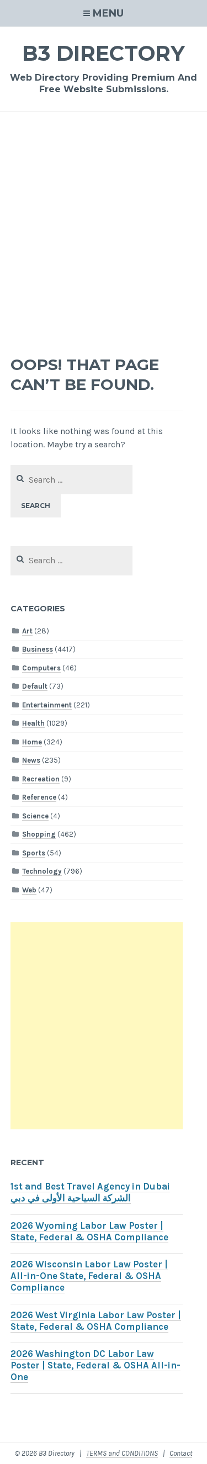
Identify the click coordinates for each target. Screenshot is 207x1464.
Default (34, 686)
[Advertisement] (103, 235)
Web (29, 890)
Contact (180, 1453)
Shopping (39, 834)
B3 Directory (103, 53)
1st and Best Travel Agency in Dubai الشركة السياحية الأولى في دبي (90, 1192)
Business (37, 649)
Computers (41, 668)
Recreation (41, 779)
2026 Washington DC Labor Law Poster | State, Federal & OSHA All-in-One (95, 1365)
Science (35, 816)
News (31, 760)
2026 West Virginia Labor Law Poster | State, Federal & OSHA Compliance (95, 1321)
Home (32, 742)
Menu (108, 13)
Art (27, 631)
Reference (39, 797)
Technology (42, 871)
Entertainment (47, 705)
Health (33, 723)
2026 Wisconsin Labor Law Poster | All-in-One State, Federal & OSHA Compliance (89, 1276)
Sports (33, 853)
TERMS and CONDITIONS (122, 1453)
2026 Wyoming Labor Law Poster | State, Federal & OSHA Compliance (89, 1231)
